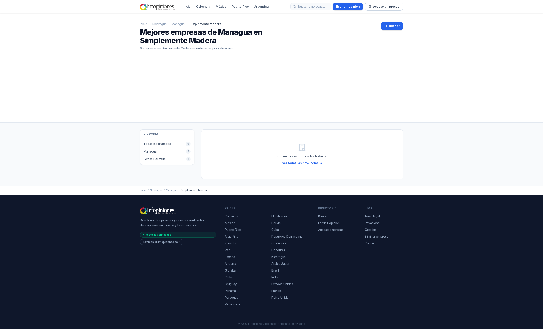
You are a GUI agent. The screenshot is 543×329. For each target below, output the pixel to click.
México (221, 6)
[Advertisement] (271, 90)
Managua (178, 24)
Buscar (394, 26)
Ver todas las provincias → (302, 163)
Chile (228, 277)
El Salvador (279, 216)
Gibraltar (231, 270)
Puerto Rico (240, 6)
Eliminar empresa (376, 236)
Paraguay (231, 297)
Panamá (230, 291)
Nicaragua (159, 24)
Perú (228, 250)
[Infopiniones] (158, 6)
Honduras (278, 250)
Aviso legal (372, 216)
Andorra (230, 263)
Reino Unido (280, 297)
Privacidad (372, 223)
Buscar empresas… (311, 6)
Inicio (187, 6)
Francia (277, 291)
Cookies (370, 229)
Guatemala (279, 243)
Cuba (275, 229)
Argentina (261, 6)
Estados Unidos (282, 284)
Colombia (203, 6)
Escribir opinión (348, 6)
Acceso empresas (386, 6)
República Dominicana (287, 236)
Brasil (275, 270)
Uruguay (231, 284)
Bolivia (276, 223)
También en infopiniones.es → (162, 242)
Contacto (371, 243)
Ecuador (231, 243)
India (275, 277)
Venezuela (232, 304)
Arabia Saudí (280, 263)
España (230, 257)
